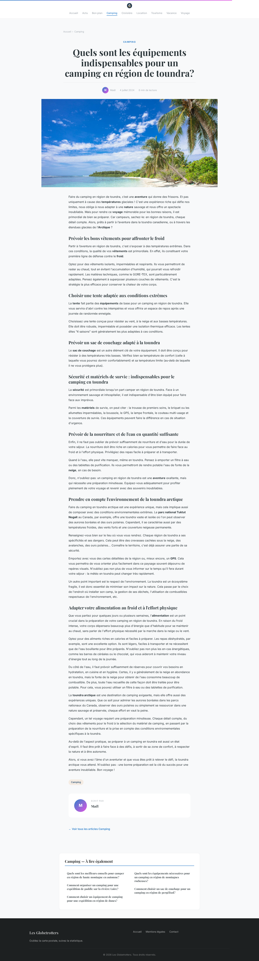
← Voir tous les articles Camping (89, 829)
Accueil (73, 12)
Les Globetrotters (43, 932)
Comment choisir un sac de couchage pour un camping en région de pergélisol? (162, 890)
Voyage (185, 12)
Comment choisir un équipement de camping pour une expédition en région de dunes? (95, 898)
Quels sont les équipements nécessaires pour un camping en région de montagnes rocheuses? (162, 877)
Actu (85, 12)
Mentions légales (155, 931)
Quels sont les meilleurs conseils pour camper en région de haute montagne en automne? (95, 875)
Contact (173, 931)
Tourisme (156, 12)
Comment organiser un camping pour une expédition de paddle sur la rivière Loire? (93, 887)
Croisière (127, 12)
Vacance (171, 12)
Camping (112, 12)
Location (142, 12)
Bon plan (97, 12)
